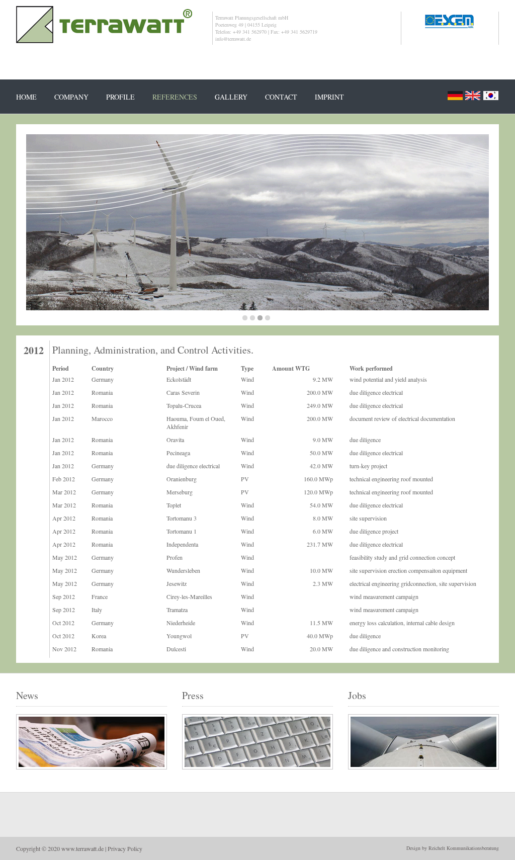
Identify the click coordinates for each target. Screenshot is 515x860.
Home (26, 97)
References (174, 97)
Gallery (231, 97)
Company (71, 97)
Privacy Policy (125, 848)
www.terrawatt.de (82, 848)
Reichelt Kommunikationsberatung (463, 847)
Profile (120, 97)
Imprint (329, 97)
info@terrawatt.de (233, 38)
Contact (281, 97)
